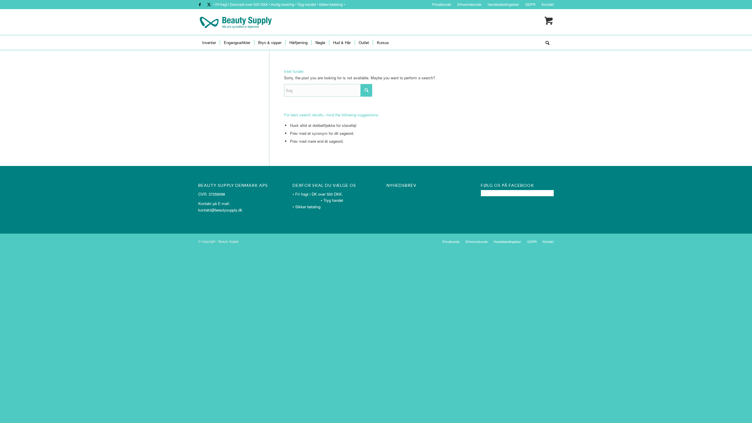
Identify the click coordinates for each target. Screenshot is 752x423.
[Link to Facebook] (200, 4)
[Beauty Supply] (235, 22)
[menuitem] (441, 4)
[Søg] (545, 42)
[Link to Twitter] (208, 4)
